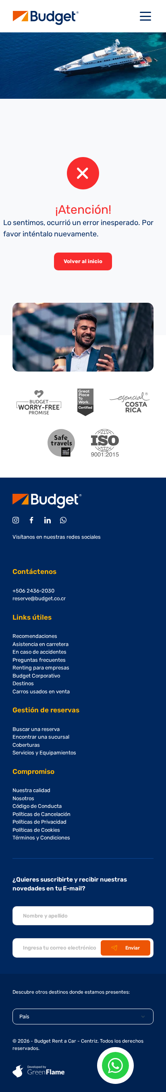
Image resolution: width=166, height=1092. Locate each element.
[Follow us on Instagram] (17, 520)
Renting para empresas (40, 668)
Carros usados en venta (41, 691)
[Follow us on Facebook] (32, 520)
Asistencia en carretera (40, 644)
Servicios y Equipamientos (44, 753)
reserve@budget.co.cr (39, 598)
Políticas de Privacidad (39, 822)
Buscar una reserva (36, 729)
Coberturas (26, 745)
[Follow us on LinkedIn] (49, 520)
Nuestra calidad (31, 790)
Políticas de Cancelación (41, 814)
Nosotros (23, 798)
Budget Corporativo (36, 676)
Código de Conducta (37, 806)
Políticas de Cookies (36, 830)
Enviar (132, 948)
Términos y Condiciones (41, 838)
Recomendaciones (34, 636)
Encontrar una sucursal (40, 737)
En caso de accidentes (39, 652)
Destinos (23, 683)
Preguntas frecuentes (39, 660)
